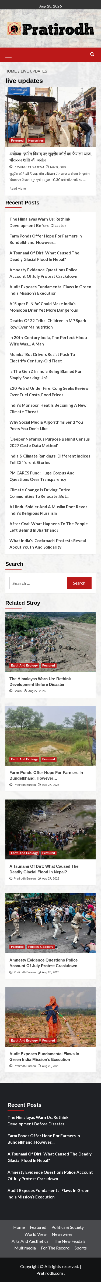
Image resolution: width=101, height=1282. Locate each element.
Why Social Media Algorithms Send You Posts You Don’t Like (46, 425)
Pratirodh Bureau (25, 784)
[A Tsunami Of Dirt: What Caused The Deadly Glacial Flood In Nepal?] (50, 829)
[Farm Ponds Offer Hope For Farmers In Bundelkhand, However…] (50, 736)
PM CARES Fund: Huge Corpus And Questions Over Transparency (42, 476)
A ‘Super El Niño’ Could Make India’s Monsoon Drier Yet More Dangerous (43, 306)
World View (36, 1234)
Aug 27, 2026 (37, 691)
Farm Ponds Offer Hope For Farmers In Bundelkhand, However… (45, 239)
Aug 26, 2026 (50, 972)
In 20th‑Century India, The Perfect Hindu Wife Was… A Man (48, 340)
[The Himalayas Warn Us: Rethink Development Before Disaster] (50, 642)
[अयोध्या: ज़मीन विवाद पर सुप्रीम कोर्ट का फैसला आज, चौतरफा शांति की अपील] (50, 117)
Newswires (36, 140)
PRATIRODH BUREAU (29, 166)
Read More (17, 188)
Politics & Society (40, 946)
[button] (10, 54)
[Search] (92, 54)
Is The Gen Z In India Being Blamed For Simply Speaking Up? (45, 374)
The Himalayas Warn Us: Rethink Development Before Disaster (39, 222)
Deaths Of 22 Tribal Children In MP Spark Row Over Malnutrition (47, 323)
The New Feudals (69, 1241)
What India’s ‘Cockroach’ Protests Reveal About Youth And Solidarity (47, 543)
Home (19, 1227)
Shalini (18, 691)
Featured (17, 140)
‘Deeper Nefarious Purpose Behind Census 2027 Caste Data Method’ (49, 442)
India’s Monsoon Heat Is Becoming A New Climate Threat (47, 408)
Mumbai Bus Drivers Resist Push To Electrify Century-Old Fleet (42, 357)
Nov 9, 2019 (58, 166)
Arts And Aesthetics (30, 1241)
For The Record (55, 1247)
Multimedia (25, 1247)
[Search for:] (38, 583)
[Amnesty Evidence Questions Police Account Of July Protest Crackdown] (50, 923)
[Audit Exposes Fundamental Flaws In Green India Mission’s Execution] (50, 1017)
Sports (81, 1247)
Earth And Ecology (24, 665)
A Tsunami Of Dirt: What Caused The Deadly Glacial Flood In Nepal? (44, 256)
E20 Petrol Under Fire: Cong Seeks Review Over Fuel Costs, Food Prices (49, 391)
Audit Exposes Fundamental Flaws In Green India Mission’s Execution (50, 290)
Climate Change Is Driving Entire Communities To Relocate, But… (39, 493)
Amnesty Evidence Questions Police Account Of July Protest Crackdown (43, 273)
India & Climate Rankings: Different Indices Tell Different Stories (49, 459)
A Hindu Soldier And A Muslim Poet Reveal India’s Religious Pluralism (49, 510)
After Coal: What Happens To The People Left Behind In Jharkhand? (48, 526)
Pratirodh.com (49, 1273)
